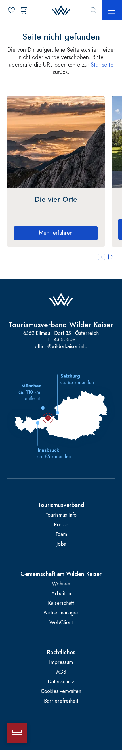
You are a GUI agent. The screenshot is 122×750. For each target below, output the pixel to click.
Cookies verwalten (61, 691)
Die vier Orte (56, 199)
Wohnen (61, 584)
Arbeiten (61, 593)
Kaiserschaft (61, 603)
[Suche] (93, 10)
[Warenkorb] (23, 10)
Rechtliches (61, 652)
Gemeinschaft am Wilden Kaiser (61, 574)
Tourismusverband (61, 505)
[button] (111, 257)
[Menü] (112, 10)
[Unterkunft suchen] (17, 733)
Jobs (61, 544)
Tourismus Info (61, 515)
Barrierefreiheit (61, 701)
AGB (61, 672)
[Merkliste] (11, 10)
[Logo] (61, 10)
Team (61, 534)
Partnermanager (61, 613)
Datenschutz (61, 681)
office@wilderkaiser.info (61, 346)
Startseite (102, 65)
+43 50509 (63, 339)
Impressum (61, 662)
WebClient (61, 622)
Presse (61, 525)
